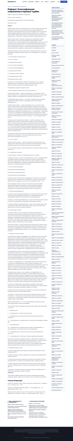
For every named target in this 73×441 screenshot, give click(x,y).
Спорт (42, 1)
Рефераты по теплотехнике (57, 295)
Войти (58, 1)
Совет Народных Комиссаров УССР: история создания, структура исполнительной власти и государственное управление (57, 26)
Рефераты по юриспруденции (57, 378)
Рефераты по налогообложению (58, 237)
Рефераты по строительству (57, 281)
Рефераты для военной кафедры (56, 77)
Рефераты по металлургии (57, 226)
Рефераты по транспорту (56, 303)
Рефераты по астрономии (56, 94)
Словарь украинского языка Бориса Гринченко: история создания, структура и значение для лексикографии (58, 32)
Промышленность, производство (20, 6)
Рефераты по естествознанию (57, 142)
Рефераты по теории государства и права (56, 289)
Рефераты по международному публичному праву (58, 213)
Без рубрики (54, 47)
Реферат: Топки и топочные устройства (15, 404)
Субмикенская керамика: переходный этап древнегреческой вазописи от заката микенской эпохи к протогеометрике (57, 18)
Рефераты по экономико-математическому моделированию (56, 358)
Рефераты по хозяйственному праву (57, 342)
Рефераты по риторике (56, 265)
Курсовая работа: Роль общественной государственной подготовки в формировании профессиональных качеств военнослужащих (38, 406)
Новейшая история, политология (58, 65)
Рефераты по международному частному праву (58, 217)
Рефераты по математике (56, 203)
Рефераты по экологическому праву (57, 352)
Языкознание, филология (56, 390)
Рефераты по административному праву (57, 85)
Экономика (52, 1)
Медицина (37, 1)
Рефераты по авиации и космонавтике (56, 81)
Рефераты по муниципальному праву (57, 235)
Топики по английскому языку (57, 387)
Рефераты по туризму (56, 308)
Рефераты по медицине (56, 206)
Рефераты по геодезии (56, 124)
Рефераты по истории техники (57, 164)
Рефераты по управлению (56, 314)
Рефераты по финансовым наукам (57, 333)
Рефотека (12, 1)
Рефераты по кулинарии (56, 187)
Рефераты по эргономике (56, 369)
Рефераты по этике (55, 372)
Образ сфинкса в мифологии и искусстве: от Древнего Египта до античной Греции (57, 11)
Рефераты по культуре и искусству (56, 191)
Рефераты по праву (55, 247)
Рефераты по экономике (56, 354)
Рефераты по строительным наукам (57, 279)
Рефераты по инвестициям (57, 153)
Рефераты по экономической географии (57, 363)
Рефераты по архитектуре (57, 91)
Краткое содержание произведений (56, 62)
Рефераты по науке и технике (57, 240)
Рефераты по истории (56, 162)
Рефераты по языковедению (57, 381)
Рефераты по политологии (57, 245)
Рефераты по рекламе (56, 259)
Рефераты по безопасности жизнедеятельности (57, 100)
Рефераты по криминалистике (57, 182)
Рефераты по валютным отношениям (56, 116)
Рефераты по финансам (56, 329)
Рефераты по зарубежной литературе (56, 148)
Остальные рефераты (56, 67)
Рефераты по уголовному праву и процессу (58, 311)
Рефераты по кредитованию (57, 179)
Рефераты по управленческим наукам (57, 318)
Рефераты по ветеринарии (57, 119)
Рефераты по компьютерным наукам (57, 174)
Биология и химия (55, 52)
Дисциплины (31, 1)
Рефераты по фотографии (56, 335)
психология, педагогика (56, 74)
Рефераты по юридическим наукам (57, 376)
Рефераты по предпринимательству (56, 251)
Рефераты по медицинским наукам (57, 209)
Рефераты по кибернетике (57, 167)
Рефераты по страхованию (57, 275)
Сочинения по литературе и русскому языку (57, 384)
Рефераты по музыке (56, 231)
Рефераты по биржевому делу (57, 105)
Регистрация (63, 1)
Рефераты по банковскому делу (58, 96)
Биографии (24, 1)
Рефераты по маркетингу (56, 201)
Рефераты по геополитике (57, 129)
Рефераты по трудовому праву (57, 305)
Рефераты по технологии (56, 298)
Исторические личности (56, 59)
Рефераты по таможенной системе (57, 285)
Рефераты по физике (56, 320)
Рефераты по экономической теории (57, 367)
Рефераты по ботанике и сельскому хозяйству (56, 109)
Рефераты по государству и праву (57, 133)
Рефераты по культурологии (57, 193)
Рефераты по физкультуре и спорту (57, 324)
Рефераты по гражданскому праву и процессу (57, 136)
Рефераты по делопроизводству (58, 139)
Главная (9, 6)
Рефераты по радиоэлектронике (58, 256)
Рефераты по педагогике (56, 242)
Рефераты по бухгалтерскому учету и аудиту (57, 112)
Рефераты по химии (55, 338)
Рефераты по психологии (56, 254)
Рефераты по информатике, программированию (57, 159)
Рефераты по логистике (56, 198)
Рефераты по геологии (56, 127)
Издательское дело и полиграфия (56, 56)
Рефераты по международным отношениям (57, 221)
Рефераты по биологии (56, 103)
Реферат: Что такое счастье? (34, 403)
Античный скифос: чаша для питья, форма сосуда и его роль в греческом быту (58, 38)
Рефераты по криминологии (57, 184)
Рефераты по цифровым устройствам (56, 345)
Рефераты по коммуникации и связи (57, 170)
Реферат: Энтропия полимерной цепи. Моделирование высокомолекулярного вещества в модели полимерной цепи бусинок (17, 410)
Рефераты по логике (55, 196)
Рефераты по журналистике (57, 144)
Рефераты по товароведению (57, 300)
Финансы (47, 1)
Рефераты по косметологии (57, 177)
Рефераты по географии (56, 122)
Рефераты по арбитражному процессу (57, 89)
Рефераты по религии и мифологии (56, 262)
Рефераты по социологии (56, 270)
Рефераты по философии (56, 327)
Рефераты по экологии (56, 348)
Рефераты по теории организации (55, 292)
